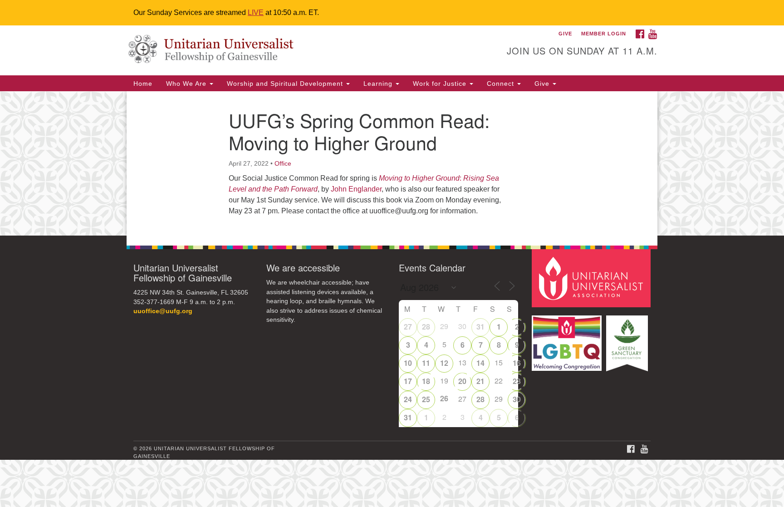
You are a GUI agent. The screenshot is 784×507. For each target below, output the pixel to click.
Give (543, 83)
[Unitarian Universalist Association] (592, 278)
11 (426, 363)
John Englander (356, 189)
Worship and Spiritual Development (286, 83)
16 (517, 363)
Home (142, 83)
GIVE (565, 33)
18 (426, 381)
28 (426, 326)
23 (517, 381)
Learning (379, 83)
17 (408, 381)
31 (480, 326)
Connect (501, 83)
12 (444, 363)
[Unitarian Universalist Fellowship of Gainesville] (281, 50)
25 (426, 399)
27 (408, 326)
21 (480, 381)
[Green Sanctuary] (628, 338)
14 (480, 363)
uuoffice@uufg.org (162, 311)
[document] (392, 163)
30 (517, 399)
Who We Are (187, 83)
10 (408, 363)
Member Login (603, 33)
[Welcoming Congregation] (568, 338)
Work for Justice (441, 83)
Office (282, 163)
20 (462, 381)
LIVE (256, 12)
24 (408, 399)
